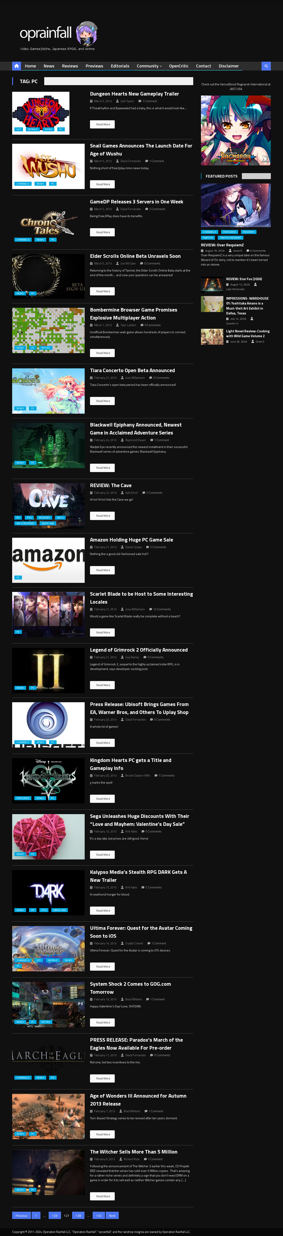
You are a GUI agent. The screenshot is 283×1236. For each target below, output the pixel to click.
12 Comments (162, 609)
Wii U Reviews (25, 523)
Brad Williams (133, 999)
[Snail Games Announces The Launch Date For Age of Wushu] (48, 166)
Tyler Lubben (128, 325)
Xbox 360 (48, 523)
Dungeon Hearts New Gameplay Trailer (134, 94)
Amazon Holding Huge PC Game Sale (131, 539)
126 (54, 1215)
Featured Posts (221, 176)
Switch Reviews (230, 238)
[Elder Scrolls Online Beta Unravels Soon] (48, 276)
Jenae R (237, 251)
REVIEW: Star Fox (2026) (244, 279)
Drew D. (260, 342)
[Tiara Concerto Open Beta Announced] (48, 391)
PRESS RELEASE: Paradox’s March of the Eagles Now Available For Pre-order (136, 1044)
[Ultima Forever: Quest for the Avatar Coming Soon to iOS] (48, 948)
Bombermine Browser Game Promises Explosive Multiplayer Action (133, 313)
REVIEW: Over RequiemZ (222, 245)
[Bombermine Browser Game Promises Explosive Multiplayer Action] (48, 330)
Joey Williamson (135, 377)
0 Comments (152, 263)
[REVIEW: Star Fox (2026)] (212, 285)
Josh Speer (127, 101)
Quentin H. (232, 323)
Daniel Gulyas (133, 547)
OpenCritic (179, 65)
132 (98, 1215)
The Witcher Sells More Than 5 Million (134, 1152)
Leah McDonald (235, 289)
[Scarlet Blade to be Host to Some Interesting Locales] (48, 614)
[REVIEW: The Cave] (48, 506)
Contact (203, 65)
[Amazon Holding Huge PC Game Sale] (48, 560)
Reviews (70, 65)
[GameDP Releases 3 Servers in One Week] (48, 222)
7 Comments (167, 775)
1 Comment (149, 101)
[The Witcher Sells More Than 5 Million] (48, 1172)
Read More (103, 124)
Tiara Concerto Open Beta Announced (132, 370)
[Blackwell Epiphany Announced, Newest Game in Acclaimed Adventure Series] (48, 445)
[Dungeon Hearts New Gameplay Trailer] (48, 113)
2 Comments (157, 209)
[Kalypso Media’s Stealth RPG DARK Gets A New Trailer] (48, 892)
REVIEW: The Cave (111, 485)
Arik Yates (131, 831)
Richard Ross (132, 1159)
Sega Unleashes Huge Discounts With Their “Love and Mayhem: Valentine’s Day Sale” (139, 820)
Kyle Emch (131, 492)
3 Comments (161, 377)
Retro (46, 348)
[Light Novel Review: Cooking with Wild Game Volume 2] (212, 337)
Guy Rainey (132, 657)
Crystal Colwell (134, 943)
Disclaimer (229, 65)
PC (61, 129)
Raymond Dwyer (135, 440)
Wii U (60, 518)
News (49, 65)
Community (148, 65)
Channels (23, 184)
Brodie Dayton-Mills (137, 775)
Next (112, 1215)
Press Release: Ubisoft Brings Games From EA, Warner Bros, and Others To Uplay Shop (139, 708)
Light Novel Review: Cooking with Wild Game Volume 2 (248, 334)
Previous (21, 1215)
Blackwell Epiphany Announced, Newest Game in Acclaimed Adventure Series (136, 428)
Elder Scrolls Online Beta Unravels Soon (135, 256)
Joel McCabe (128, 263)
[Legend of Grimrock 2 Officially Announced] (48, 670)
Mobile (33, 129)
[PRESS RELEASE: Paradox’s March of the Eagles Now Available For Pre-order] (48, 1060)
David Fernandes (130, 161)
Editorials (120, 65)
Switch (208, 238)
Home (30, 65)
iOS (19, 129)
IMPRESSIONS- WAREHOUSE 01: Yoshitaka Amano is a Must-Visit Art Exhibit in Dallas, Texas (247, 306)
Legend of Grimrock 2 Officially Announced (139, 650)
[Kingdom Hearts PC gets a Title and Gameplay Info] (48, 781)
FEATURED (23, 798)
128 (78, 1215)
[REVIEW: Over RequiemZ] (236, 205)
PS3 (29, 518)
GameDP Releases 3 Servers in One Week (136, 201)
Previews (94, 65)
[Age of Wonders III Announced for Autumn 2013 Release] (48, 1116)
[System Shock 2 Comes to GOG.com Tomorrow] (48, 1004)
